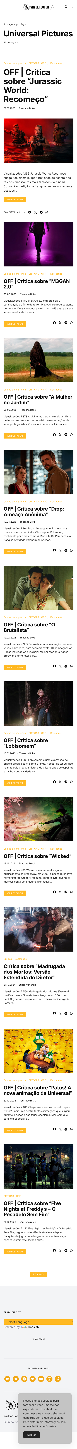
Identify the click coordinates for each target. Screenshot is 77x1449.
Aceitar (31, 1434)
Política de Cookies (44, 1426)
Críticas (8, 958)
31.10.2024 (9, 984)
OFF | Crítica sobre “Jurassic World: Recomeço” (33, 85)
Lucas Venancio (27, 984)
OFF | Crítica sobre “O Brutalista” (29, 627)
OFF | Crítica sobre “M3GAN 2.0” (37, 284)
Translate (33, 1327)
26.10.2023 (10, 1222)
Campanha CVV (13, 1416)
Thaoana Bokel (27, 108)
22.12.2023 (10, 1100)
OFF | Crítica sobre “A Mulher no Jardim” (38, 400)
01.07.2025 (9, 108)
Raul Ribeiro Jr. (28, 1100)
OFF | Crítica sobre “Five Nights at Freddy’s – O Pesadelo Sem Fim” (32, 1208)
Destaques (56, 63)
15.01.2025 (10, 753)
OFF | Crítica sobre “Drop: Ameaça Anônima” (34, 511)
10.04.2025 (10, 521)
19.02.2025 (10, 637)
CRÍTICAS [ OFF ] (38, 63)
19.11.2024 (9, 863)
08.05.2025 (10, 409)
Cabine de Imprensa (15, 63)
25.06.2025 (10, 294)
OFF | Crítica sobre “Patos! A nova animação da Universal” (38, 1090)
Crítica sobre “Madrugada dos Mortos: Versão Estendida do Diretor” (34, 971)
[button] (72, 7)
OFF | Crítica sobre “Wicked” (37, 856)
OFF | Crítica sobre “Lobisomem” (26, 743)
